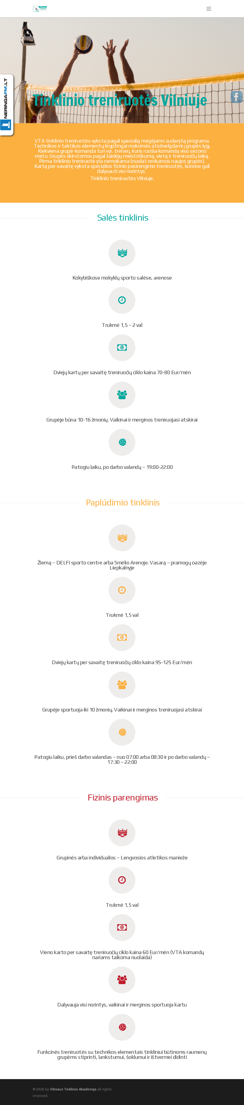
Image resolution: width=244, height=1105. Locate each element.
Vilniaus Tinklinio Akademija (73, 1089)
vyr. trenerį (117, 151)
